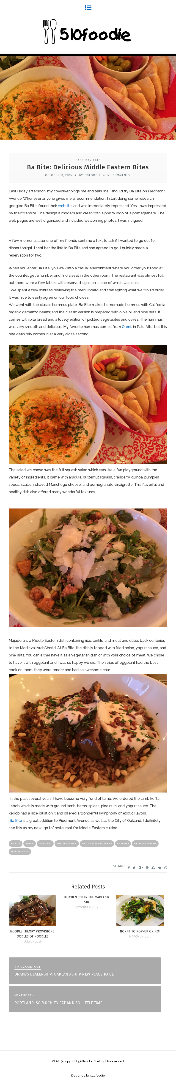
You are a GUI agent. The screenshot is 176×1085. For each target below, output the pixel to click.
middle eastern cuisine (97, 843)
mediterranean (67, 843)
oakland (123, 843)
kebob (29, 843)
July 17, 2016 (32, 941)
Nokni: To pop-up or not (140, 931)
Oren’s (127, 327)
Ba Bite (16, 820)
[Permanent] (32, 925)
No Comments (118, 175)
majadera (45, 843)
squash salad (20, 851)
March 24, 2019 (140, 936)
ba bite (15, 843)
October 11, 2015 (58, 175)
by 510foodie (90, 175)
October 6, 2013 (86, 907)
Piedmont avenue (145, 843)
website (65, 206)
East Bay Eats (88, 160)
